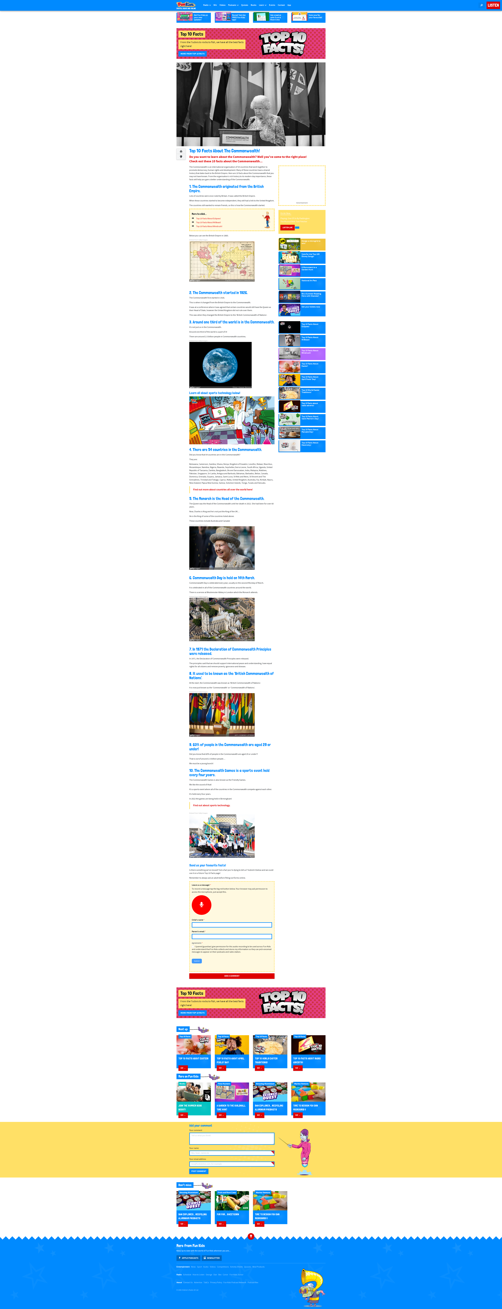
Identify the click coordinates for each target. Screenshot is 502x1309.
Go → (183, 1068)
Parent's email (199, 931)
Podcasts (232, 5)
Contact (281, 5)
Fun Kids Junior (236, 1274)
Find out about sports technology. (211, 805)
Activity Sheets (236, 1267)
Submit (197, 961)
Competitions (223, 1267)
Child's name (198, 920)
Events (272, 5)
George (209, 1274)
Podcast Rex (253, 1282)
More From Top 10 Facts (193, 53)
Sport (199, 1267)
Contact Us (188, 1282)
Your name (194, 1148)
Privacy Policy (216, 1282)
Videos (222, 5)
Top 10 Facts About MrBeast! (208, 222)
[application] (232, 420)
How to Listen (198, 1274)
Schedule (187, 1274)
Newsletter (213, 1258)
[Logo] (194, 401)
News (193, 1267)
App (289, 5)
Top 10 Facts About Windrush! (209, 226)
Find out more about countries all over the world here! (223, 489)
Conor (225, 1274)
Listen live (288, 227)
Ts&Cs (206, 1282)
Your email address (197, 1159)
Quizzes (244, 5)
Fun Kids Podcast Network (234, 1282)
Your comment (195, 1130)
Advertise (198, 1282)
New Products (258, 1267)
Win (215, 5)
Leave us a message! (201, 885)
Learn (261, 5)
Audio (206, 1267)
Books (253, 5)
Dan (215, 1274)
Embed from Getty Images (198, 240)
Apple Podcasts (190, 1258)
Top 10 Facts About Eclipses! (208, 218)
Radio (206, 5)
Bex (219, 1274)
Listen (493, 5)
